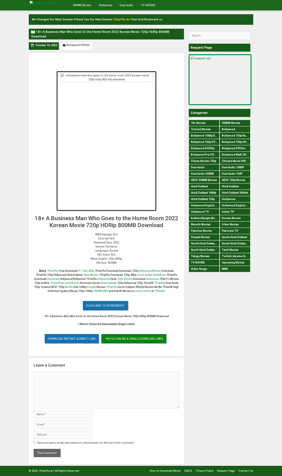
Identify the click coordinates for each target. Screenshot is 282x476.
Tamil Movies (230, 249)
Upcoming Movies (233, 262)
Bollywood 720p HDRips (236, 141)
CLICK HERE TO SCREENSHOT (105, 305)
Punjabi (91, 286)
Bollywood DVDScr (78, 45)
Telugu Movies (200, 256)
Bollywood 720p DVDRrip (205, 141)
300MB (97, 291)
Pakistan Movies (201, 230)
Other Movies (230, 224)
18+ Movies (198, 122)
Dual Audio (126, 5)
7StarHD (55, 282)
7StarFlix (52, 270)
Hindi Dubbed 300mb (235, 192)
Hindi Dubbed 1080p (203, 192)
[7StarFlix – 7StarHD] (48, 5)
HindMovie (159, 274)
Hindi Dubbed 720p (203, 199)
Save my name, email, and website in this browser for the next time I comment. (86, 442)
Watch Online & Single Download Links (134, 338)
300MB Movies (82, 5)
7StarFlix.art (46, 471)
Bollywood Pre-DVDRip (205, 154)
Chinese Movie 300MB (236, 161)
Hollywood (103, 278)
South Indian (145, 274)
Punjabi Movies (200, 237)
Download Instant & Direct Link (72, 338)
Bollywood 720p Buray (236, 135)
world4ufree (71, 282)
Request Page (226, 471)
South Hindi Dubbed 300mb (236, 243)
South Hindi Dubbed (234, 237)
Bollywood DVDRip (202, 148)
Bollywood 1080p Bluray (205, 135)
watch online (143, 291)
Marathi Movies (201, 224)
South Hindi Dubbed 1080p (205, 243)
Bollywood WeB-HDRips (236, 154)
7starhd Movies (201, 129)
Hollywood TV (200, 211)
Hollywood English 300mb (205, 205)
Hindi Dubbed (199, 186)
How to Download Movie (165, 471)
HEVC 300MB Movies (204, 180)
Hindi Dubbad (108, 282)
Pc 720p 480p (86, 270)
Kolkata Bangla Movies (205, 218)
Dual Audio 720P (232, 173)
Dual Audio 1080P (233, 167)
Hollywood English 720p (236, 205)
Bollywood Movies (150, 270)
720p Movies (125, 278)
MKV (105, 291)
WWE (225, 268)
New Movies (91, 274)
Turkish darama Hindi (235, 256)
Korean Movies (231, 218)
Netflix (69, 286)
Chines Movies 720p (203, 161)
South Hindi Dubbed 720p (205, 249)
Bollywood (105, 5)
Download (53, 278)
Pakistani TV (230, 230)
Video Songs (199, 268)
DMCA (188, 471)
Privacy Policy (204, 471)
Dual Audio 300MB (202, 173)
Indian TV (228, 211)
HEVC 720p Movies (233, 180)
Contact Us (246, 471)
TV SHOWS (148, 5)
